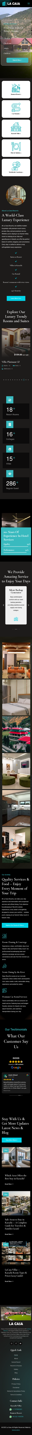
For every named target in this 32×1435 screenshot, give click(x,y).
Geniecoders (16, 1430)
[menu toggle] (29, 3)
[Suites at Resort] (16, 253)
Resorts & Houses (16, 1366)
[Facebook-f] (16, 1343)
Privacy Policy (16, 1384)
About (16, 1358)
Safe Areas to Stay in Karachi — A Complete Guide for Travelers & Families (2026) (16, 1224)
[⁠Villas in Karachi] (16, 261)
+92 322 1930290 (17, 1416)
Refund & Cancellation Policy (16, 1391)
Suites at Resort (16, 257)
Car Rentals (15, 113)
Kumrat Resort (15, 94)
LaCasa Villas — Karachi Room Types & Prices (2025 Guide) (16, 1272)
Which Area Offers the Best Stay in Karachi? (15, 1177)
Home (16, 1355)
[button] (4, 380)
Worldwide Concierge (15, 172)
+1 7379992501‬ (17, 1409)
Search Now (17, 60)
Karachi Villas (15, 133)
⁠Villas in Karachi (16, 265)
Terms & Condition (16, 1395)
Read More (8, 1184)
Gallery (16, 1369)
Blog (16, 1373)
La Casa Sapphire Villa (12, 361)
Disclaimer (16, 1387)
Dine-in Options (16, 153)
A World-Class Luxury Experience (15, 217)
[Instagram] (11, 1343)
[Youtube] (20, 1343)
